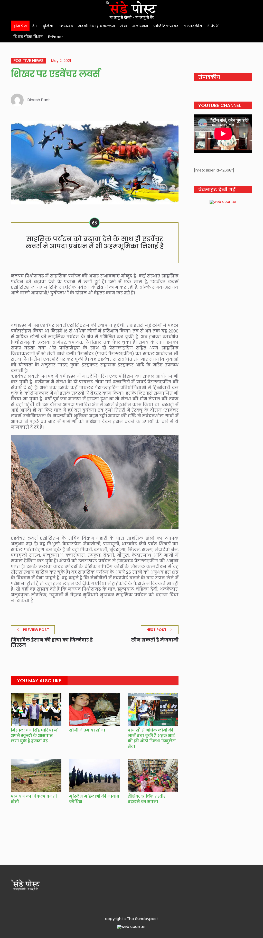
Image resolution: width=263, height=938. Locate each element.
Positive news (28, 60)
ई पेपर (212, 26)
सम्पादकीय (192, 26)
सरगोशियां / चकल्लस (96, 26)
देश (34, 26)
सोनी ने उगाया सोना (87, 730)
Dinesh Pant (38, 99)
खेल (123, 26)
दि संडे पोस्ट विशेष (28, 36)
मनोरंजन (140, 26)
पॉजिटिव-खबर (165, 26)
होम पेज (20, 26)
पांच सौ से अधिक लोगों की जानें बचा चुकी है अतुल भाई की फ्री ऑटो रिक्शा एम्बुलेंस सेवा (152, 738)
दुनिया (48, 26)
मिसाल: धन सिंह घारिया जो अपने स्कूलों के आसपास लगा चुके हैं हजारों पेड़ (35, 735)
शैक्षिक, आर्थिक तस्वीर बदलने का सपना (147, 798)
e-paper (55, 36)
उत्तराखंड (66, 26)
